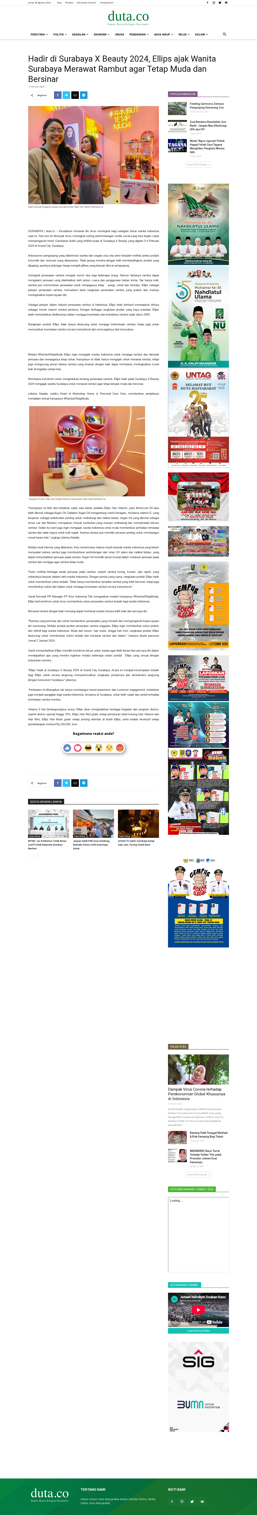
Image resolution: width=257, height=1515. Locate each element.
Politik (58, 34)
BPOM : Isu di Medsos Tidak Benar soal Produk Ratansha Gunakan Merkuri (47, 845)
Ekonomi (100, 34)
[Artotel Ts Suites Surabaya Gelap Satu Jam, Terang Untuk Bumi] (138, 824)
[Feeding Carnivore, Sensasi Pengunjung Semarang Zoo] (177, 108)
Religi (183, 34)
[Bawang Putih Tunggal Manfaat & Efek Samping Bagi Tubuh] (177, 1137)
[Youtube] (226, 2)
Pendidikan (137, 34)
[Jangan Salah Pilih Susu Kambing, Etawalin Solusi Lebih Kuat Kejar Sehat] (93, 824)
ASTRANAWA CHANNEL (184, 1285)
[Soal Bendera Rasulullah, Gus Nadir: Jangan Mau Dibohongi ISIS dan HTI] (177, 126)
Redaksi (69, 2)
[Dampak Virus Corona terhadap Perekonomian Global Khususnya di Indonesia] (198, 1069)
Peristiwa (38, 34)
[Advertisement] (93, 219)
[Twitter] (220, 2)
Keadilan (78, 34)
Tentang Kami (106, 2)
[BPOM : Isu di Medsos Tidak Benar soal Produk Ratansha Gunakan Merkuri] (48, 824)
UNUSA (119, 34)
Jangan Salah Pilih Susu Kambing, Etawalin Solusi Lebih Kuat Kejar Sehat (91, 845)
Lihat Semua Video (198, 1330)
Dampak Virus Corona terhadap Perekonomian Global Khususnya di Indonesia (196, 1094)
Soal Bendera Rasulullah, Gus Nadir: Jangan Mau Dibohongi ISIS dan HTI (208, 125)
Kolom (200, 34)
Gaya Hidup (162, 34)
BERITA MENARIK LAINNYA (46, 801)
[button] (224, 35)
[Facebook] (207, 2)
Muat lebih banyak (197, 164)
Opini (171, 1083)
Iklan (59, 2)
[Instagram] (214, 2)
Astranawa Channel (86, 2)
